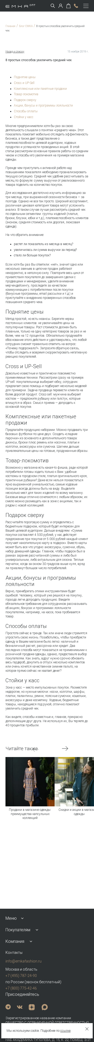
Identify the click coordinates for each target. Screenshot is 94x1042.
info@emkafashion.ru (23, 961)
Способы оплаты (26, 111)
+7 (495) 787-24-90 (21, 976)
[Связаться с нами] (76, 6)
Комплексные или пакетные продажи (40, 89)
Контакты (13, 952)
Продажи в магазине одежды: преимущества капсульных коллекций (30, 814)
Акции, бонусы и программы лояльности (43, 105)
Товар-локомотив (26, 94)
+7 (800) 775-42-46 (21, 988)
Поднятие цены (25, 77)
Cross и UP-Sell (24, 83)
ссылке (65, 1031)
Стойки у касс (23, 117)
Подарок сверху (25, 100)
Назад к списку (14, 51)
